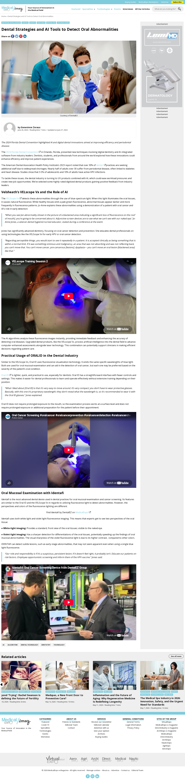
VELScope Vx (12, 198)
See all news (176, 656)
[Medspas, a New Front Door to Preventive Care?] (67, 675)
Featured (76, 9)
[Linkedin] (97, 776)
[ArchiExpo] (94, 759)
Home (3, 16)
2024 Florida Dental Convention (22, 152)
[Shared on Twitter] (16, 36)
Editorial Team (137, 770)
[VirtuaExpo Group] (56, 760)
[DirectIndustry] (106, 759)
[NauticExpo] (134, 759)
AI (3, 645)
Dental (25, 23)
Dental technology (29, 645)
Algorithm (12, 645)
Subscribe (177, 2)
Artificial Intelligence (11, 23)
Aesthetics (50, 692)
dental (99, 165)
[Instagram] (92, 776)
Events (117, 9)
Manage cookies (93, 770)
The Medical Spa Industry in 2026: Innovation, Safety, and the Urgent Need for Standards (161, 701)
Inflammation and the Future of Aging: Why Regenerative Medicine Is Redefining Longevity (114, 698)
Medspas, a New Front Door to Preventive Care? (64, 696)
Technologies (103, 9)
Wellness (71, 692)
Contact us (125, 770)
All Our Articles (142, 9)
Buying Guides (130, 2)
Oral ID (5, 375)
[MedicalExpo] (121, 759)
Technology (59, 645)
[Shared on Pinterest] (20, 36)
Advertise (164, 2)
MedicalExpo (81, 512)
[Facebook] (88, 776)
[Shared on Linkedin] (25, 36)
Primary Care (24, 692)
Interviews (128, 9)
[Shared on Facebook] (12, 36)
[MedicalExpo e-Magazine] (13, 9)
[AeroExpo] (73, 759)
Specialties (87, 9)
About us (105, 770)
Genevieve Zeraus (30, 127)
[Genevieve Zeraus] (9, 128)
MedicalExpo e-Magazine (58, 770)
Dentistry (45, 645)
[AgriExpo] (84, 759)
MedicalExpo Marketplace (148, 2)
